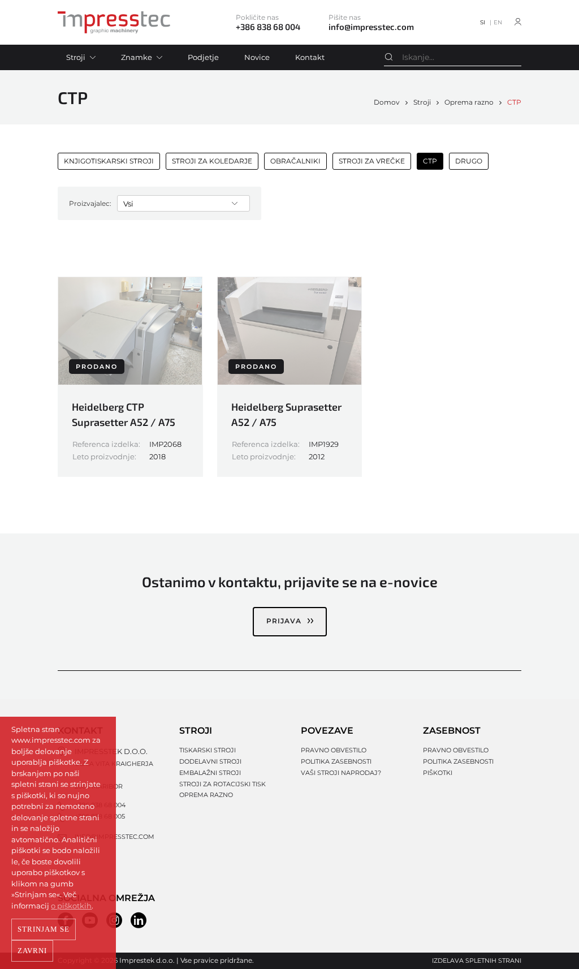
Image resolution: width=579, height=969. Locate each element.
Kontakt (310, 57)
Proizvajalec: (90, 203)
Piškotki (437, 773)
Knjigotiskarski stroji (109, 161)
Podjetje (203, 57)
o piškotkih (71, 905)
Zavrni (32, 950)
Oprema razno (469, 102)
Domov (387, 102)
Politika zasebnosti (336, 761)
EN (498, 22)
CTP (514, 102)
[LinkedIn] (138, 920)
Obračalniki (295, 161)
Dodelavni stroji (210, 761)
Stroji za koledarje (212, 161)
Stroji (75, 57)
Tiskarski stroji (207, 750)
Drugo (468, 161)
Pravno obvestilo (333, 750)
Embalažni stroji (210, 773)
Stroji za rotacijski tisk (222, 784)
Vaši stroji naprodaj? (341, 773)
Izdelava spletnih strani (476, 960)
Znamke (136, 57)
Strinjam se (44, 929)
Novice (257, 57)
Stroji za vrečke (372, 161)
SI (482, 22)
